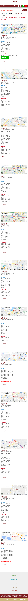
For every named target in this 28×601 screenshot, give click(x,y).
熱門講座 (24, 599)
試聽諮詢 (15, 599)
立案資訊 (4, 61)
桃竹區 (10, 13)
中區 (16, 13)
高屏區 (4, 15)
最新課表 (5, 599)
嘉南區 (20, 13)
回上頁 (24, 10)
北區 (6, 13)
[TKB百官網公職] (13, 2)
